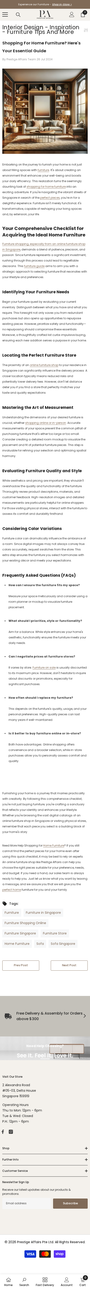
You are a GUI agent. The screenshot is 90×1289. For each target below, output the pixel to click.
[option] (45, 4)
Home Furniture (53, 845)
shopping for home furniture (46, 187)
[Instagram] (10, 1131)
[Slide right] (84, 1016)
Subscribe (70, 1203)
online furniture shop (44, 365)
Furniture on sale (44, 667)
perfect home (11, 890)
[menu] (5, 14)
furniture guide (34, 266)
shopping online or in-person (45, 423)
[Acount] (71, 14)
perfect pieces (50, 198)
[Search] (18, 14)
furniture (43, 170)
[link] (24, 1281)
